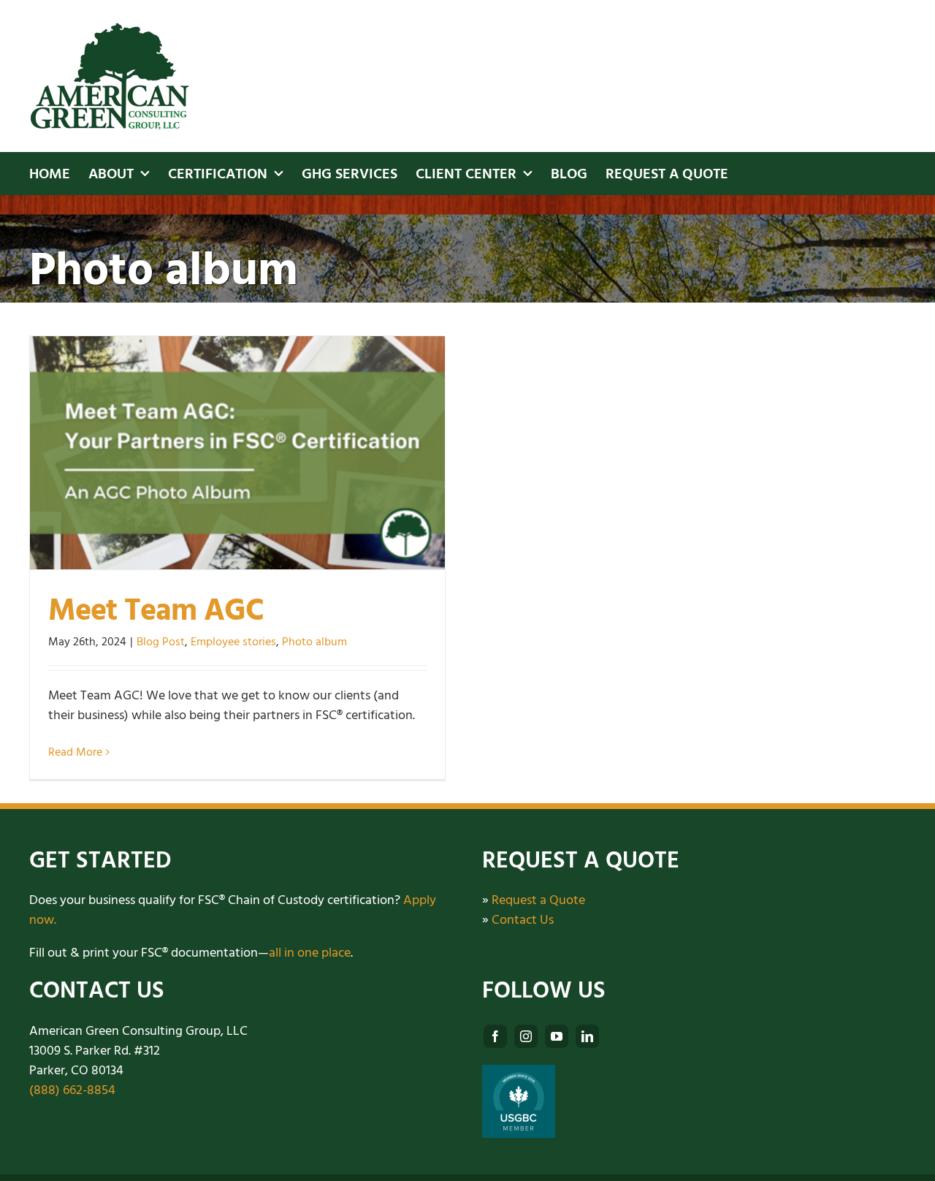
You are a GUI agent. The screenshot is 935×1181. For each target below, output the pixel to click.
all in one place (310, 952)
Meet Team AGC (156, 610)
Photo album (314, 641)
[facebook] (495, 1036)
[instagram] (526, 1036)
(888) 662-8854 (72, 1090)
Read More (75, 752)
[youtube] (556, 1036)
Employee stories (233, 641)
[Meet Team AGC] (237, 453)
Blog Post (161, 641)
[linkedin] (587, 1036)
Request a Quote (538, 900)
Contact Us (523, 919)
